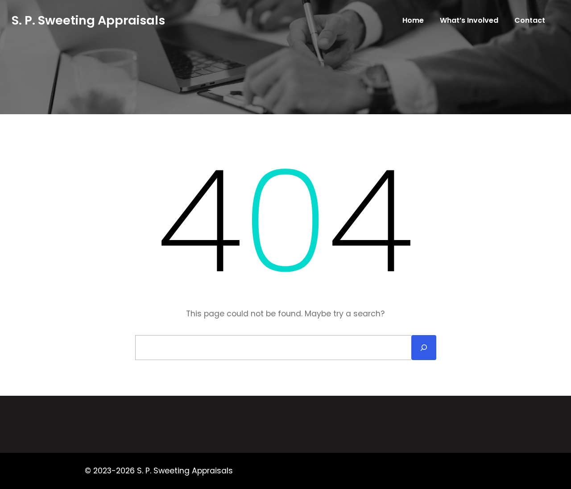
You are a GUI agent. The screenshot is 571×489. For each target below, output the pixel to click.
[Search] (423, 347)
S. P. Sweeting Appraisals (88, 20)
